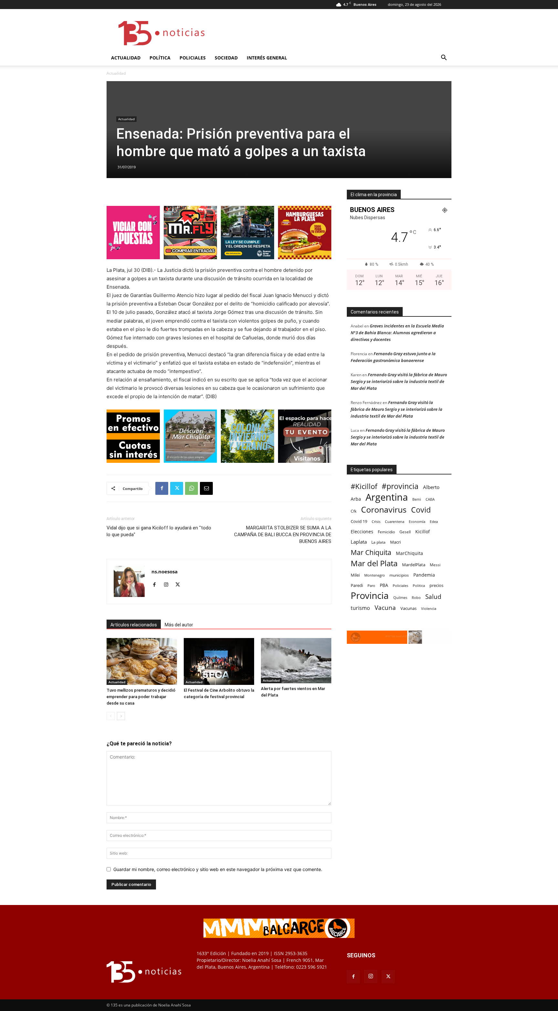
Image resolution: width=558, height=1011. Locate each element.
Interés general (267, 58)
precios (436, 585)
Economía (417, 521)
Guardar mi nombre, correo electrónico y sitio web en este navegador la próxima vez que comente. (217, 869)
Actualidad (125, 58)
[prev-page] (111, 716)
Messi (435, 565)
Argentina (387, 497)
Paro (371, 585)
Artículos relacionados (133, 624)
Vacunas (408, 608)
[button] (443, 58)
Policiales (193, 58)
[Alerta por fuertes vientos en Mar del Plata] (296, 661)
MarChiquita (409, 553)
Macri (395, 542)
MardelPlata (413, 565)
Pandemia (424, 575)
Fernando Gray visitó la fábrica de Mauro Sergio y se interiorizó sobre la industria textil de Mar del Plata (399, 381)
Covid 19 (359, 521)
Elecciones (362, 531)
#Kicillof (364, 486)
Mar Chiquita (371, 552)
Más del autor (179, 624)
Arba (356, 499)
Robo (416, 597)
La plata (378, 542)
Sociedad (226, 58)
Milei (355, 575)
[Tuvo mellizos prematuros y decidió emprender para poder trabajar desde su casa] (142, 661)
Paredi (357, 585)
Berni (416, 499)
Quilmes (400, 597)
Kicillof (422, 531)
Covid (421, 509)
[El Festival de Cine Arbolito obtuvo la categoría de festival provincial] (219, 661)
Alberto (431, 487)
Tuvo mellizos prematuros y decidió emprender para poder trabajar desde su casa (141, 697)
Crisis (376, 521)
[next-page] (121, 716)
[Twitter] (176, 488)
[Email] (206, 488)
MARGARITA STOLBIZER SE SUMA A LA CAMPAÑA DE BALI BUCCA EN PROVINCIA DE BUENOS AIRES (282, 534)
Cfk (353, 511)
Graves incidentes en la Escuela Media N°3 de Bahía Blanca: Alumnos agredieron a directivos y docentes (397, 332)
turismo (360, 608)
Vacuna (385, 607)
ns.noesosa (164, 571)
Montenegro (374, 575)
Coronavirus (384, 509)
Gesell (405, 531)
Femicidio (386, 531)
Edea (434, 521)
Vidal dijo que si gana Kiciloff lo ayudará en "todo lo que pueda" (159, 531)
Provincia (370, 595)
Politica (419, 585)
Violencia (428, 608)
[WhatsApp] (191, 488)
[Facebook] (161, 488)
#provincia (400, 486)
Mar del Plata (374, 563)
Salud (433, 596)
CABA (430, 499)
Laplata (359, 541)
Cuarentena (394, 521)
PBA (384, 585)
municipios (399, 575)
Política (160, 58)
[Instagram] (168, 585)
